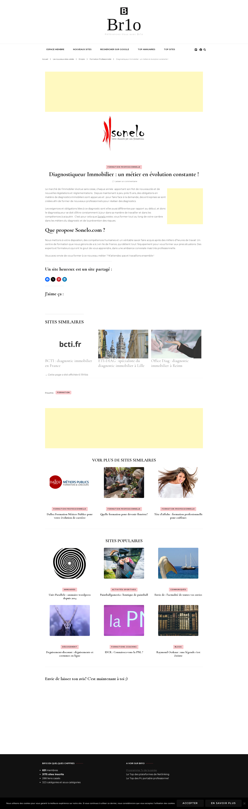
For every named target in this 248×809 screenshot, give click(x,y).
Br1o (124, 24)
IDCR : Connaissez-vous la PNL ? (124, 652)
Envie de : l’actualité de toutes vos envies (178, 595)
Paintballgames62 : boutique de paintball (124, 595)
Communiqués (178, 590)
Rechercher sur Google (114, 49)
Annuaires (69, 590)
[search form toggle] (205, 50)
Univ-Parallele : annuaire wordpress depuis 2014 (70, 596)
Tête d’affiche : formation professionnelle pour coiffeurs (178, 516)
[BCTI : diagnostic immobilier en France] (70, 344)
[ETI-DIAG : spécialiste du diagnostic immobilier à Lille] (123, 344)
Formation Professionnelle (124, 167)
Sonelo (102, 216)
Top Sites (169, 49)
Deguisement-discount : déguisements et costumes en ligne (69, 654)
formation (63, 392)
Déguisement (69, 647)
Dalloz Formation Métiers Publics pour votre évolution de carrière (70, 516)
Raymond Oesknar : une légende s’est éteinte (178, 654)
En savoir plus (223, 803)
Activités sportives (124, 590)
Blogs (178, 647)
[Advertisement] (124, 92)
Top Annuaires (146, 49)
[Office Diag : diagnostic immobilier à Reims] (176, 344)
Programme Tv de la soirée (141, 770)
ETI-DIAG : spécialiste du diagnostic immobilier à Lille (121, 363)
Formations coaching (124, 647)
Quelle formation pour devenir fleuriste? (124, 514)
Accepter (190, 803)
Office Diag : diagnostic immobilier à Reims (170, 363)
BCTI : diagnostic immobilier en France (68, 363)
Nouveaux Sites (82, 49)
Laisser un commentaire (126, 181)
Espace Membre (55, 49)
